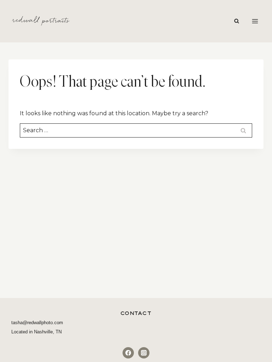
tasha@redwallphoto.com (37, 322)
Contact (136, 313)
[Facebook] (128, 352)
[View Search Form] (236, 21)
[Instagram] (143, 352)
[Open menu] (254, 21)
